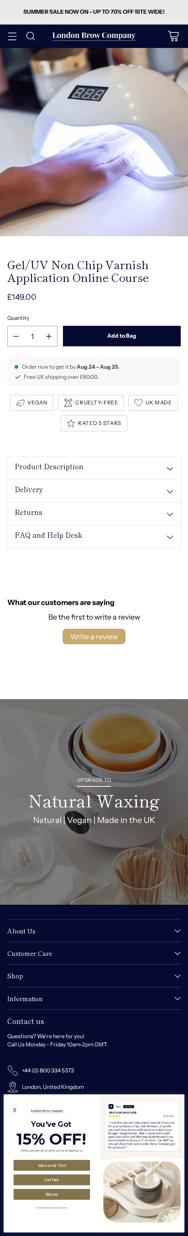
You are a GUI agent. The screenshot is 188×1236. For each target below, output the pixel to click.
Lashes (51, 1180)
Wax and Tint (52, 1165)
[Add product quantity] (49, 336)
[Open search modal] (30, 36)
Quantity (18, 317)
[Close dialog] (180, 1099)
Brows (52, 1194)
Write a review (94, 636)
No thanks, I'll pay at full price (52, 1207)
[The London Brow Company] (94, 36)
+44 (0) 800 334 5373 (48, 1070)
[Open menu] (12, 36)
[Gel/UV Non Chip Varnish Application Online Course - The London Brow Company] (94, 142)
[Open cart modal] (173, 36)
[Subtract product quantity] (16, 336)
